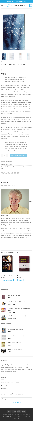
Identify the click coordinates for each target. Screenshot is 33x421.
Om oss (5, 414)
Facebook (4, 386)
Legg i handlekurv (18, 155)
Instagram (4, 388)
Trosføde (19, 276)
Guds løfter (9, 167)
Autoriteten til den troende (8, 276)
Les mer (20, 280)
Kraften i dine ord (17, 167)
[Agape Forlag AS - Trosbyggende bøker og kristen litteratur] (16, 5)
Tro (7, 61)
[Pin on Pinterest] (15, 172)
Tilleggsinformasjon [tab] (8, 186)
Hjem (2, 61)
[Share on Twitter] (9, 172)
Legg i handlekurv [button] (7, 280)
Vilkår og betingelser (23, 414)
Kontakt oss (12, 414)
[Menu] (2, 5)
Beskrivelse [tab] (4, 182)
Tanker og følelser (26, 167)
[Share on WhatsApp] (2, 172)
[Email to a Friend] (12, 172)
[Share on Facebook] (5, 172)
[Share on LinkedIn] (18, 172)
